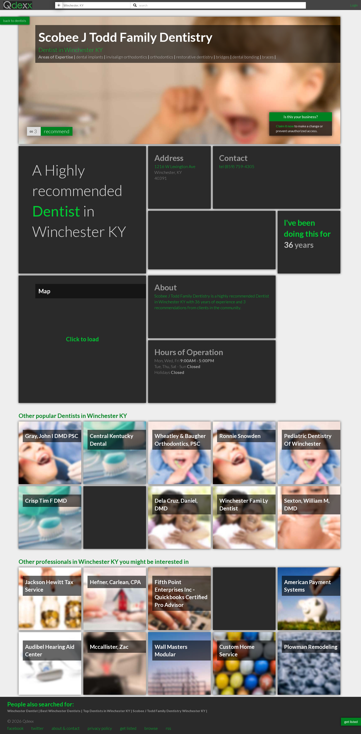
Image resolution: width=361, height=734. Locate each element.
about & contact (66, 728)
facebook (15, 728)
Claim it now (285, 126)
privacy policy (100, 728)
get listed (128, 728)
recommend (56, 131)
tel (236, 166)
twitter (37, 728)
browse (151, 728)
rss (168, 728)
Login (354, 5)
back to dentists (14, 21)
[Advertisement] (212, 240)
